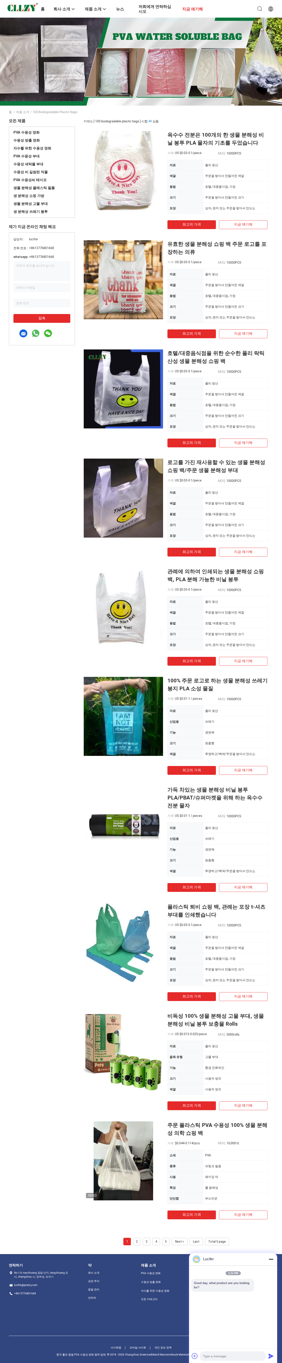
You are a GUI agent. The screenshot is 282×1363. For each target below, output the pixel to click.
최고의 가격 (191, 224)
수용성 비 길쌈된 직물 (30, 172)
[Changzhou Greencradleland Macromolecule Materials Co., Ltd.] (22, 7)
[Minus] (271, 1259)
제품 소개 (22, 112)
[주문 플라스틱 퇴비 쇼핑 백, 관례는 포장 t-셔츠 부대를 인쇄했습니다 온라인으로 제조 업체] (123, 942)
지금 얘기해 (243, 224)
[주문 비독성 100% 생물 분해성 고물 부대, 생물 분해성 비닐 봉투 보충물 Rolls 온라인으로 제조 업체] (123, 1051)
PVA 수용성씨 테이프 (30, 180)
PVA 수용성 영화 (26, 132)
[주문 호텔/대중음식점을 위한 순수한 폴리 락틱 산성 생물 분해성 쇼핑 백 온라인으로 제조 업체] (123, 389)
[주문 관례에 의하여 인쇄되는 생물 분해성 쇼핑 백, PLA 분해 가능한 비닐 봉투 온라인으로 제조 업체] (123, 607)
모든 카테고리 (149, 1299)
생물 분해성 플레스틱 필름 (34, 188)
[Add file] (195, 1356)
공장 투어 (93, 1281)
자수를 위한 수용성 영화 (32, 148)
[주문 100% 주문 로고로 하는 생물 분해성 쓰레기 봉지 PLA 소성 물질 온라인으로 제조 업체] (123, 716)
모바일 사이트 (138, 1347)
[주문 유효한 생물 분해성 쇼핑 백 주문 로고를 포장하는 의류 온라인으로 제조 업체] (123, 279)
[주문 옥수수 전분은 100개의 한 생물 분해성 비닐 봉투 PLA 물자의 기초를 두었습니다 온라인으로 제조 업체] (123, 170)
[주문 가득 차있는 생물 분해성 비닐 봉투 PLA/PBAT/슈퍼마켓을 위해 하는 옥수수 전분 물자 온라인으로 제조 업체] (123, 825)
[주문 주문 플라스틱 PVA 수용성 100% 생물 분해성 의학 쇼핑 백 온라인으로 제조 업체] (123, 1161)
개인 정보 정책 (163, 1347)
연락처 (92, 1297)
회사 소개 (93, 1272)
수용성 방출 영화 (26, 140)
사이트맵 (116, 1347)
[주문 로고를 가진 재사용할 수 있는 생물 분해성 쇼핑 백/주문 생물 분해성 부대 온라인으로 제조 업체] (123, 498)
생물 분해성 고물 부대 (30, 204)
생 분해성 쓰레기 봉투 (30, 211)
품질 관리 (93, 1289)
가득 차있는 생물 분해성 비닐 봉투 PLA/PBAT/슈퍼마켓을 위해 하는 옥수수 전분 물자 (215, 798)
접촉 (41, 318)
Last (196, 1241)
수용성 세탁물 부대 (28, 164)
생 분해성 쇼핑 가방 (28, 196)
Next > (179, 1241)
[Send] (271, 1356)
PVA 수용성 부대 (26, 156)
